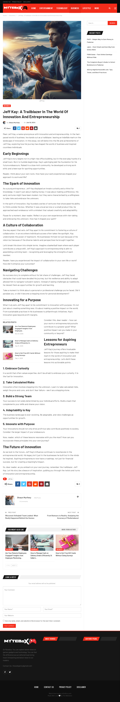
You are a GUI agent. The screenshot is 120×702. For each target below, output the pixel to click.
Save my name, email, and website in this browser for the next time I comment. (33, 621)
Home (33, 8)
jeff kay (10, 479)
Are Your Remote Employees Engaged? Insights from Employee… (25, 328)
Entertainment (46, 8)
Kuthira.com (67, 693)
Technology (61, 8)
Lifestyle (87, 8)
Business (75, 8)
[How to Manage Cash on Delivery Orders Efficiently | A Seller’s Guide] (8, 344)
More (97, 8)
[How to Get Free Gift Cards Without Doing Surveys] (8, 356)
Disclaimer (26, 2)
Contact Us (6, 2)
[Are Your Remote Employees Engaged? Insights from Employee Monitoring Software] (8, 329)
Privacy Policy (17, 2)
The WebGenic (67, 696)
